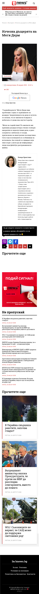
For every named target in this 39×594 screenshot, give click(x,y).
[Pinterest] (15, 246)
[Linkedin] (25, 246)
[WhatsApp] (20, 246)
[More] (30, 246)
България (11, 23)
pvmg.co (19, 591)
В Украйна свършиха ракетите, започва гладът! (17, 319)
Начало (4, 23)
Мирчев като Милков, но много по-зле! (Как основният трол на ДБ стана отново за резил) (18, 13)
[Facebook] (11, 246)
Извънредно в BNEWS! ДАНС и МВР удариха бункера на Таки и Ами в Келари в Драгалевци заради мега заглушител (19, 351)
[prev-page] (3, 14)
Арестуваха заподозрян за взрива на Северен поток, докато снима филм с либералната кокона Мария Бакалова (19, 360)
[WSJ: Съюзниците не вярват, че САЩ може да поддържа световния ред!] (19, 511)
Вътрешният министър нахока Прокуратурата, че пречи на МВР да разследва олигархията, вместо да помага (18, 327)
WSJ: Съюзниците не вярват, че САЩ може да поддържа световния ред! (18, 336)
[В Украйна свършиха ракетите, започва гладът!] (19, 409)
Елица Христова (10, 103)
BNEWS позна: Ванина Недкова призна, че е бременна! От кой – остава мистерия (19, 343)
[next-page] (36, 14)
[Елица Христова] (10, 188)
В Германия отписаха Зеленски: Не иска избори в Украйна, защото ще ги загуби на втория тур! (18, 380)
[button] (34, 3)
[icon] (4, 242)
